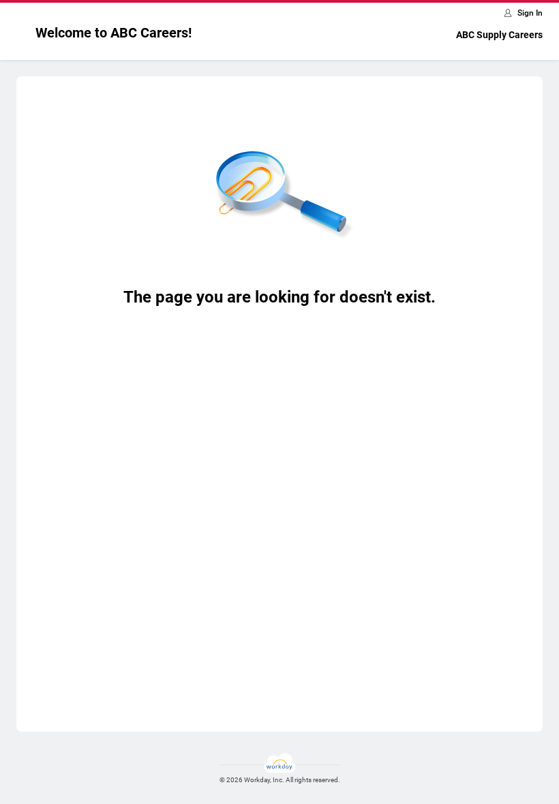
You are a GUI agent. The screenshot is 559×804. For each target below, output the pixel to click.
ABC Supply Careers (499, 34)
